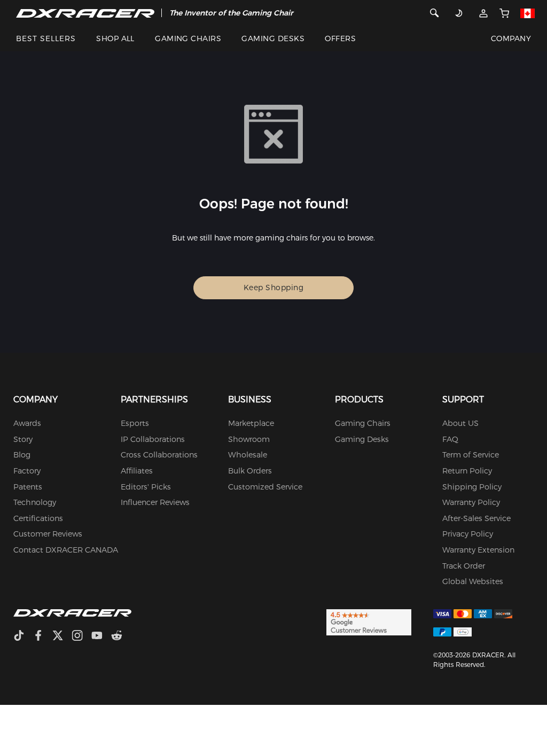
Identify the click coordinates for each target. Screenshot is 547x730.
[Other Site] (527, 13)
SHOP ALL (115, 38)
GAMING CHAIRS (188, 38)
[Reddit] (121, 636)
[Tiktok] (23, 636)
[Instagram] (81, 636)
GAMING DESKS (272, 38)
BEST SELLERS (46, 38)
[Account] (483, 13)
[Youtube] (101, 636)
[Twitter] (62, 636)
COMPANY (511, 38)
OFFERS (340, 38)
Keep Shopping (274, 287)
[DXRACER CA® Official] (85, 13)
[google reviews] (368, 621)
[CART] (504, 13)
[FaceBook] (42, 636)
